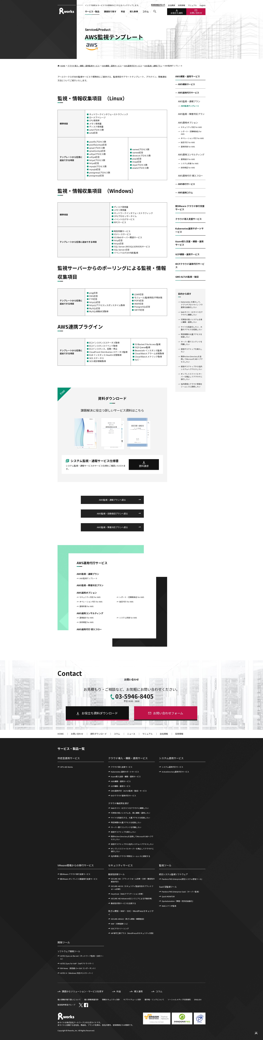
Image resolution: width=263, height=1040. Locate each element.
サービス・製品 (92, 11)
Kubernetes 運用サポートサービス (125, 771)
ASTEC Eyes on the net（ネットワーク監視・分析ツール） (82, 957)
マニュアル (192, 5)
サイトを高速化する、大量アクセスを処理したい (130, 817)
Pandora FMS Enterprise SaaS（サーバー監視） (181, 891)
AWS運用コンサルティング (191, 154)
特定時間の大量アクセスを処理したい (191, 335)
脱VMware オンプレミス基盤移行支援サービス (78, 879)
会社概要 (171, 5)
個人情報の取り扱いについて (69, 999)
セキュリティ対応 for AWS (191, 127)
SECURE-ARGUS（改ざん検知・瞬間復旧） (128, 919)
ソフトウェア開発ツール (69, 951)
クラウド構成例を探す (118, 803)
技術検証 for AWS (188, 167)
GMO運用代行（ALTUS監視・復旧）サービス (129, 790)
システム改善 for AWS (189, 163)
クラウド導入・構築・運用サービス (128, 758)
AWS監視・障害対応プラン (191, 114)
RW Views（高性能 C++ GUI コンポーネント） (78, 968)
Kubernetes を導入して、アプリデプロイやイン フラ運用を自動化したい (192, 305)
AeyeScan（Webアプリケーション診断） (127, 894)
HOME (62, 65)
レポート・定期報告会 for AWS (191, 132)
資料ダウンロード (98, 733)
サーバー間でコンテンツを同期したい (191, 343)
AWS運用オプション (188, 122)
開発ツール (64, 942)
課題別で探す (110, 11)
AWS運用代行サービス (133, 65)
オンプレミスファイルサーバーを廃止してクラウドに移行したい (191, 376)
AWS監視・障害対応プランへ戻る (112, 527)
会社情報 (164, 733)
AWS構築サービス (186, 84)
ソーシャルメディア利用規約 (179, 999)
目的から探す (184, 293)
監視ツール (165, 865)
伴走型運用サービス (69, 758)
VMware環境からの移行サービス (76, 865)
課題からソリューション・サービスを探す (83, 991)
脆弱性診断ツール (116, 874)
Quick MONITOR (168, 896)
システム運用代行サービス (172, 767)
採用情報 (181, 5)
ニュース (131, 733)
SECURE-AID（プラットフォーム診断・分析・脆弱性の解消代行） (133, 880)
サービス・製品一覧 (71, 748)
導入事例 (134, 11)
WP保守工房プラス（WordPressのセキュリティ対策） (133, 933)
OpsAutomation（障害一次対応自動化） (178, 901)
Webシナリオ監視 (169, 906)
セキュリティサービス (120, 865)
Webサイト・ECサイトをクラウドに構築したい (192, 313)
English (202, 5)
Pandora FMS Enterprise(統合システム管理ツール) (182, 879)
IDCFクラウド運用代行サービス (123, 795)
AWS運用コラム (185, 192)
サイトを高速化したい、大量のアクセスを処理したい (191, 328)
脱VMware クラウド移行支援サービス (75, 874)
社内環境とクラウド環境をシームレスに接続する (130, 856)
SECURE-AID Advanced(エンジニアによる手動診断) (131, 898)
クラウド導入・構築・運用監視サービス (84, 65)
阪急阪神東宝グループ (66, 1004)
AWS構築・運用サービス (112, 65)
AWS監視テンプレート (190, 106)
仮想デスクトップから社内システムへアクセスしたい (191, 367)
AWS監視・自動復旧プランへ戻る (112, 513)
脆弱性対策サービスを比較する (123, 903)
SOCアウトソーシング (120, 928)
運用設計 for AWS (188, 159)
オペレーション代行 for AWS (192, 138)
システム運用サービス (171, 758)
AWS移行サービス (186, 184)
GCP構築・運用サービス (120, 786)
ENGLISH (197, 999)
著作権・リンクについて (154, 999)
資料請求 (144, 466)
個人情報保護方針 (91, 999)
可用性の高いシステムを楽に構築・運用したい (191, 320)
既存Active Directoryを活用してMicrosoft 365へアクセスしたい (192, 359)
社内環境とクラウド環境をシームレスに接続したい (191, 385)
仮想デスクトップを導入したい (191, 350)
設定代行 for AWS (188, 142)
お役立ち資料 (177, 13)
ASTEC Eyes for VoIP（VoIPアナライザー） (77, 963)
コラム (146, 11)
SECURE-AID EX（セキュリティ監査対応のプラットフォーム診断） (132, 887)
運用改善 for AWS (188, 146)
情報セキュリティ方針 (111, 999)
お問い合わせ (196, 12)
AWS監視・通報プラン (153, 65)
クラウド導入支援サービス (121, 767)
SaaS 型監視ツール (168, 886)
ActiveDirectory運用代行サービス (175, 771)
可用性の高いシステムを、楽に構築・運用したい (130, 813)
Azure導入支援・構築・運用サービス (126, 776)
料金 (123, 11)
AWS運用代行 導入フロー (190, 175)
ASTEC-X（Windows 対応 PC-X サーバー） (77, 973)
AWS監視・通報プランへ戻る (112, 499)
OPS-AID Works (66, 767)
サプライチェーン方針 (132, 999)
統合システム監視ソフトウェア (173, 874)
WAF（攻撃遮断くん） (120, 923)
